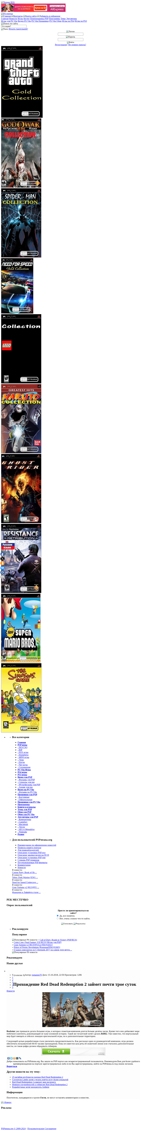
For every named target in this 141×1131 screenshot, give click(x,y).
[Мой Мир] (17, 1058)
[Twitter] (11, 1058)
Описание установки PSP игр (31, 852)
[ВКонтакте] (8, 1058)
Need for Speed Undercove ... (25, 882)
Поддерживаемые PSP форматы (32, 862)
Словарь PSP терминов (28, 860)
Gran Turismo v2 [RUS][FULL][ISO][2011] (33, 945)
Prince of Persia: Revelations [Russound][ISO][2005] (37, 947)
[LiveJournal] (20, 1058)
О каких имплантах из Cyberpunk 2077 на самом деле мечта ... (43, 950)
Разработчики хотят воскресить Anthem (30, 1087)
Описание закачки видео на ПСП (33, 855)
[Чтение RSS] (8, 2)
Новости (22, 867)
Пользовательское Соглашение (41, 1128)
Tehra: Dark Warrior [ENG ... (25, 877)
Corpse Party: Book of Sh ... (24, 872)
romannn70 (37, 975)
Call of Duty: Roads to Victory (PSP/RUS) (58, 940)
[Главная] (6, 16)
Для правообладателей (28, 850)
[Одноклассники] (14, 1058)
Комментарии (24, 865)
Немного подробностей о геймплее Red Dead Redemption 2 (39, 1084)
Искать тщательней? (18, 29)
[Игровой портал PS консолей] (7, 13)
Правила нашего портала (29, 847)
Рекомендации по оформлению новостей (37, 845)
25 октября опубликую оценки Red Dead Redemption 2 (37, 1077)
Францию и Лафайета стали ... (26, 892)
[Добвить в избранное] (48, 16)
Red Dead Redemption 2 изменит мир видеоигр (34, 1082)
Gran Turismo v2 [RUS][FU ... (25, 887)
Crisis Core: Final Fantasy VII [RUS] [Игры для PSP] (37, 942)
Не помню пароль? (77, 44)
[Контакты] (17, 16)
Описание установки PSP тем (31, 857)
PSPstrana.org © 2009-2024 (13, 1128)
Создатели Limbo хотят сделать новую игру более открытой (40, 1079)
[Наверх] (6, 1102)
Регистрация (61, 44)
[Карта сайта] (30, 16)
